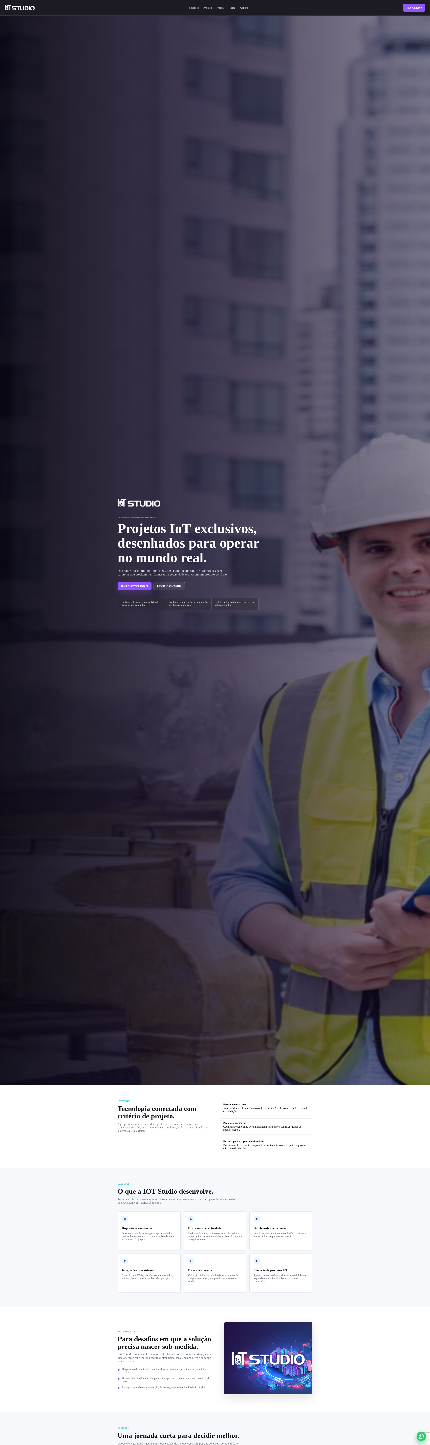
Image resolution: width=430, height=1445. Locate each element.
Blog (232, 7)
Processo (221, 7)
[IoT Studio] (20, 7)
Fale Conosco (414, 7)
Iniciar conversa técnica (134, 585)
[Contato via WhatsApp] (421, 1436)
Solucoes (194, 7)
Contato (244, 7)
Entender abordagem (169, 585)
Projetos (207, 7)
